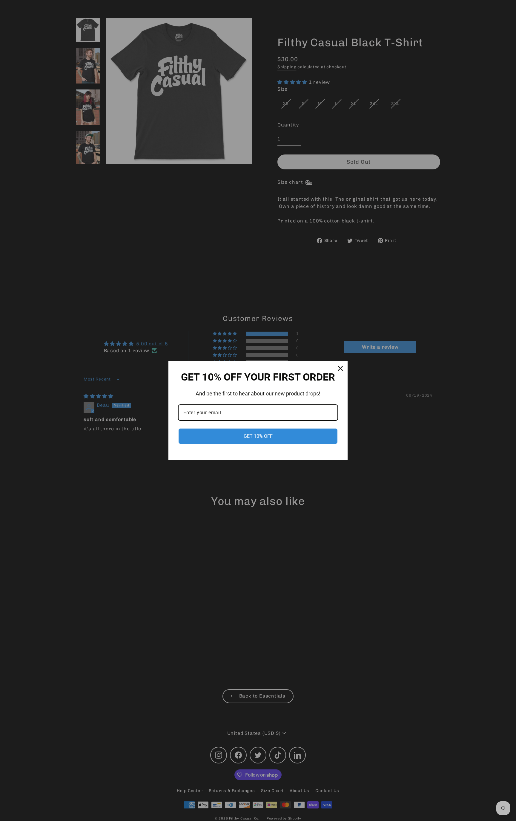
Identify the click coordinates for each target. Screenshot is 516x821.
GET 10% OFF (258, 436)
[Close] (340, 368)
